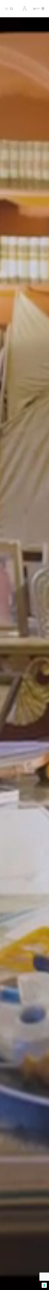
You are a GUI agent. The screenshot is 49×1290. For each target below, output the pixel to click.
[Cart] (43, 8)
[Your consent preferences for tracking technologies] (44, 1285)
